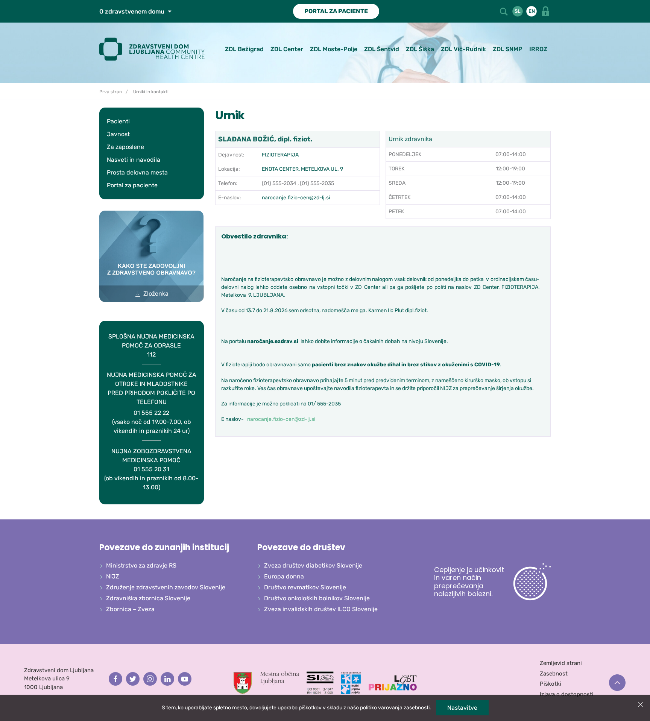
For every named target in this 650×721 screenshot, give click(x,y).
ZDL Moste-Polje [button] (333, 49)
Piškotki (550, 683)
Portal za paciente (132, 185)
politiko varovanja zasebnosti (395, 707)
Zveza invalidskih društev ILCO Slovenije (321, 609)
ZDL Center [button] (286, 49)
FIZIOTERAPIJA (280, 155)
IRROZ (538, 49)
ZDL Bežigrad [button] (244, 49)
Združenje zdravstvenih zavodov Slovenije (165, 587)
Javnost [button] (118, 134)
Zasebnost (554, 673)
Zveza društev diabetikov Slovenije (313, 565)
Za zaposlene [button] (125, 146)
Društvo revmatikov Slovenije (305, 587)
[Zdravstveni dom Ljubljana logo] (154, 49)
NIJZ (112, 576)
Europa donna (284, 576)
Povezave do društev (301, 547)
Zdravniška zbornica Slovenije (148, 598)
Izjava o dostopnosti (567, 694)
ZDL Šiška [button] (420, 49)
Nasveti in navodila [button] (133, 159)
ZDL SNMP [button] (507, 49)
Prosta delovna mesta (137, 172)
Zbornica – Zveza (130, 609)
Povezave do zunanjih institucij (164, 547)
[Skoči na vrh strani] (617, 682)
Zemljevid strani (561, 663)
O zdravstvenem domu (132, 11)
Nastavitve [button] (462, 707)
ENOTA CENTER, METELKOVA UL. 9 (302, 169)
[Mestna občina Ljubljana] (266, 682)
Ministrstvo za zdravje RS (141, 565)
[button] (504, 10)
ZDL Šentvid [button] (381, 49)
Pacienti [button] (118, 121)
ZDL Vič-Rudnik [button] (463, 49)
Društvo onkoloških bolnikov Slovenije (317, 598)
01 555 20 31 (151, 469)
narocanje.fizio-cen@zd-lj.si (296, 197)
